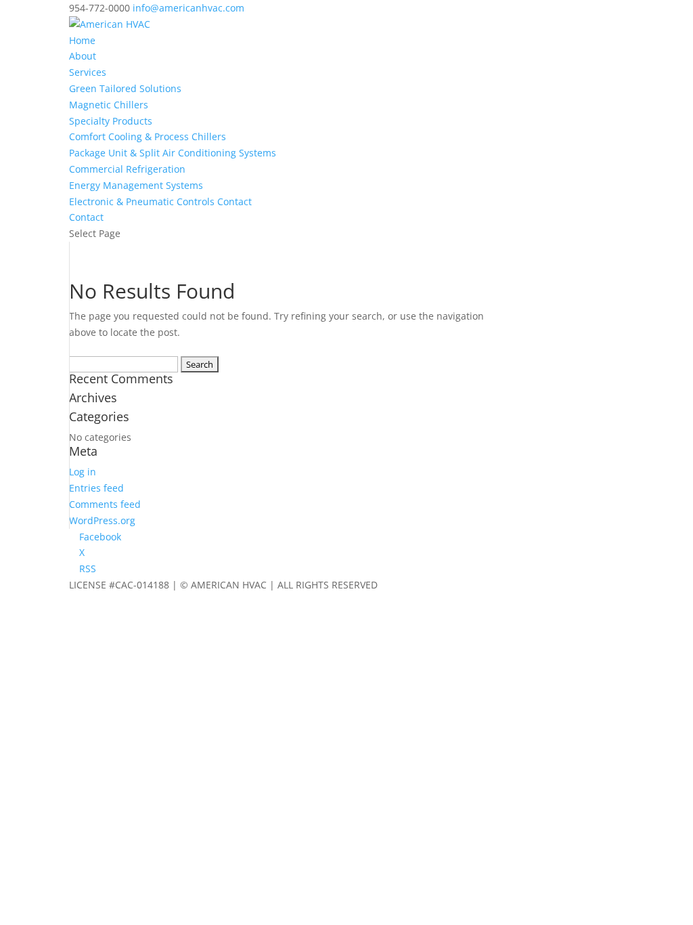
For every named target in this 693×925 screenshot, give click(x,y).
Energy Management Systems (136, 185)
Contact (86, 217)
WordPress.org (102, 520)
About (82, 55)
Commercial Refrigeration (127, 169)
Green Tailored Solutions (125, 88)
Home (82, 40)
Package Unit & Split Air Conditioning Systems (172, 152)
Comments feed (105, 504)
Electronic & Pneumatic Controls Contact (160, 201)
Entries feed (96, 487)
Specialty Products (110, 120)
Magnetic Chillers (108, 104)
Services (87, 72)
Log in (82, 471)
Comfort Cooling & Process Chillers (147, 136)
